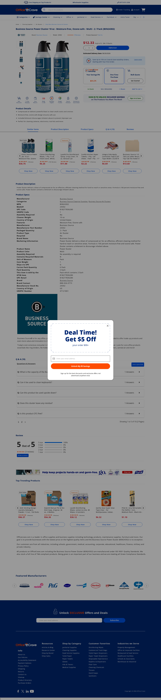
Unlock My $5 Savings (80, 366)
